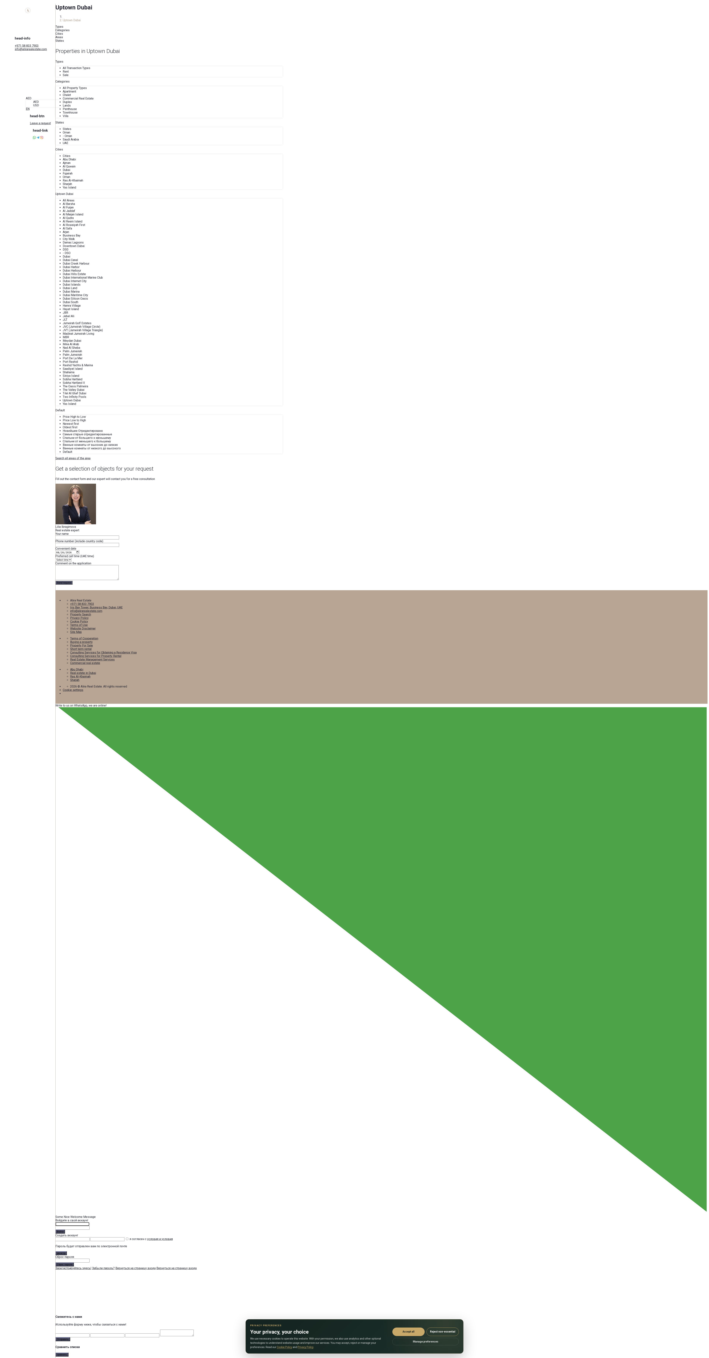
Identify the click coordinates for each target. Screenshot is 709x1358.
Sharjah (74, 680)
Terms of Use (79, 625)
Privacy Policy (79, 618)
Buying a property (81, 642)
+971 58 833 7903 (27, 45)
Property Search (80, 614)
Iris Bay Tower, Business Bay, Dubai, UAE (96, 607)
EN (28, 109)
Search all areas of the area (72, 458)
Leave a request (40, 123)
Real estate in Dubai (83, 673)
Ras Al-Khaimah (80, 676)
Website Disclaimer (83, 628)
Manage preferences (425, 1341)
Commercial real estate (85, 663)
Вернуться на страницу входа (135, 1268)
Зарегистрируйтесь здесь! (73, 1268)
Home (67, 16)
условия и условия (160, 1239)
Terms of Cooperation (84, 638)
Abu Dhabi (76, 669)
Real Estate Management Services (92, 659)
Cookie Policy (79, 621)
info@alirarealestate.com (31, 49)
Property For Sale (81, 645)
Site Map (76, 632)
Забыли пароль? (103, 1268)
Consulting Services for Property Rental (95, 656)
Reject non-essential (442, 1331)
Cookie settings (73, 690)
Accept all (409, 1331)
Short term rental (81, 649)
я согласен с (151, 1239)
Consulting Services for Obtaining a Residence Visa (103, 652)
